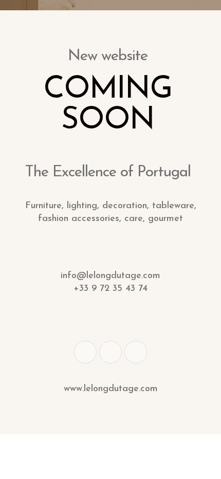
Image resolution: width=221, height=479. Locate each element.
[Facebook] (85, 352)
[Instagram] (135, 352)
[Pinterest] (110, 352)
